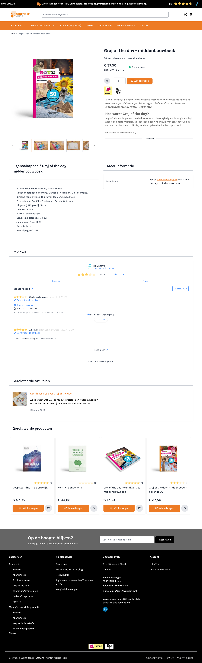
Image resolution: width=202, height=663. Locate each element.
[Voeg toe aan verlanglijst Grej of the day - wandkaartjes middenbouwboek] (139, 508)
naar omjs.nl (8, 4)
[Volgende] (95, 146)
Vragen (146, 281)
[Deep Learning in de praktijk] (32, 459)
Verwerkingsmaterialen (25, 590)
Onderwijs (14, 564)
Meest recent (22, 288)
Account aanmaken (160, 569)
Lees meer (149, 138)
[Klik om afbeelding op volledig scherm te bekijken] (53, 90)
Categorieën (15, 25)
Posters (17, 601)
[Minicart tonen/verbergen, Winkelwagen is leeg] (190, 14)
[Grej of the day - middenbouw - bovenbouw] (168, 459)
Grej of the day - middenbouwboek (34, 33)
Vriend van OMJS (126, 25)
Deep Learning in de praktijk (30, 487)
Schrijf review (179, 288)
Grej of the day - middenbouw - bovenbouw (168, 489)
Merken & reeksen (41, 25)
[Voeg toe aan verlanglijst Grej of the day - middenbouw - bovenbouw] (184, 508)
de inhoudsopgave (167, 179)
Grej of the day (21, 585)
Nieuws (144, 25)
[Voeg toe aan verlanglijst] (107, 81)
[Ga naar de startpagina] (20, 14)
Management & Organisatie (24, 607)
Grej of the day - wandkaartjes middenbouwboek (121, 489)
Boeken (17, 569)
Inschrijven (164, 539)
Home (12, 33)
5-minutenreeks (21, 580)
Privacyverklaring (185, 658)
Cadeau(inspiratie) (70, 25)
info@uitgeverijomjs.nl (124, 590)
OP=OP (89, 25)
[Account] (185, 14)
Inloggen (155, 564)
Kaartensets (19, 574)
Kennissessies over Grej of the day (51, 393)
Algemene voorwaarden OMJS (160, 658)
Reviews (56, 281)
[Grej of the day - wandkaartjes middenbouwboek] (123, 459)
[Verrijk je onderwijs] (77, 459)
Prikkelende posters (23, 628)
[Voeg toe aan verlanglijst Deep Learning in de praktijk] (48, 508)
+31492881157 (120, 585)
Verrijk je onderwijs (70, 487)
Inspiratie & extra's (23, 623)
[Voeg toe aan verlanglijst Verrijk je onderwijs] (93, 508)
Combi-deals (105, 25)
